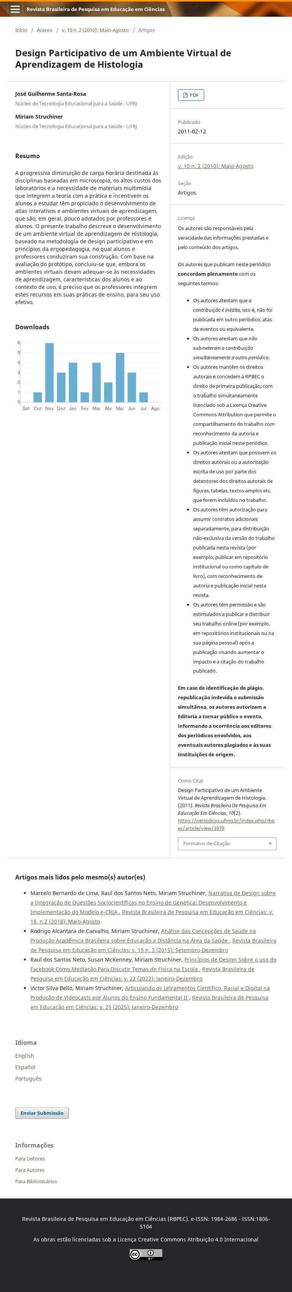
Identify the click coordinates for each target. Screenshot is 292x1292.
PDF (194, 95)
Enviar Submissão (42, 1112)
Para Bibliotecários (36, 1181)
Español (25, 1067)
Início (21, 30)
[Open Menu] (15, 9)
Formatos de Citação (206, 843)
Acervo (44, 30)
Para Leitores (30, 1158)
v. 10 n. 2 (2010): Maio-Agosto (95, 30)
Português (28, 1078)
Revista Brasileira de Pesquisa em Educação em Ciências (96, 9)
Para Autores (29, 1170)
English (24, 1055)
